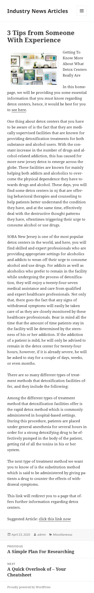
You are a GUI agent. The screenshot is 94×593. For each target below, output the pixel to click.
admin (41, 534)
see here (19, 109)
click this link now (55, 518)
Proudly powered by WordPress (28, 587)
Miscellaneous (62, 534)
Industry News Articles (37, 10)
